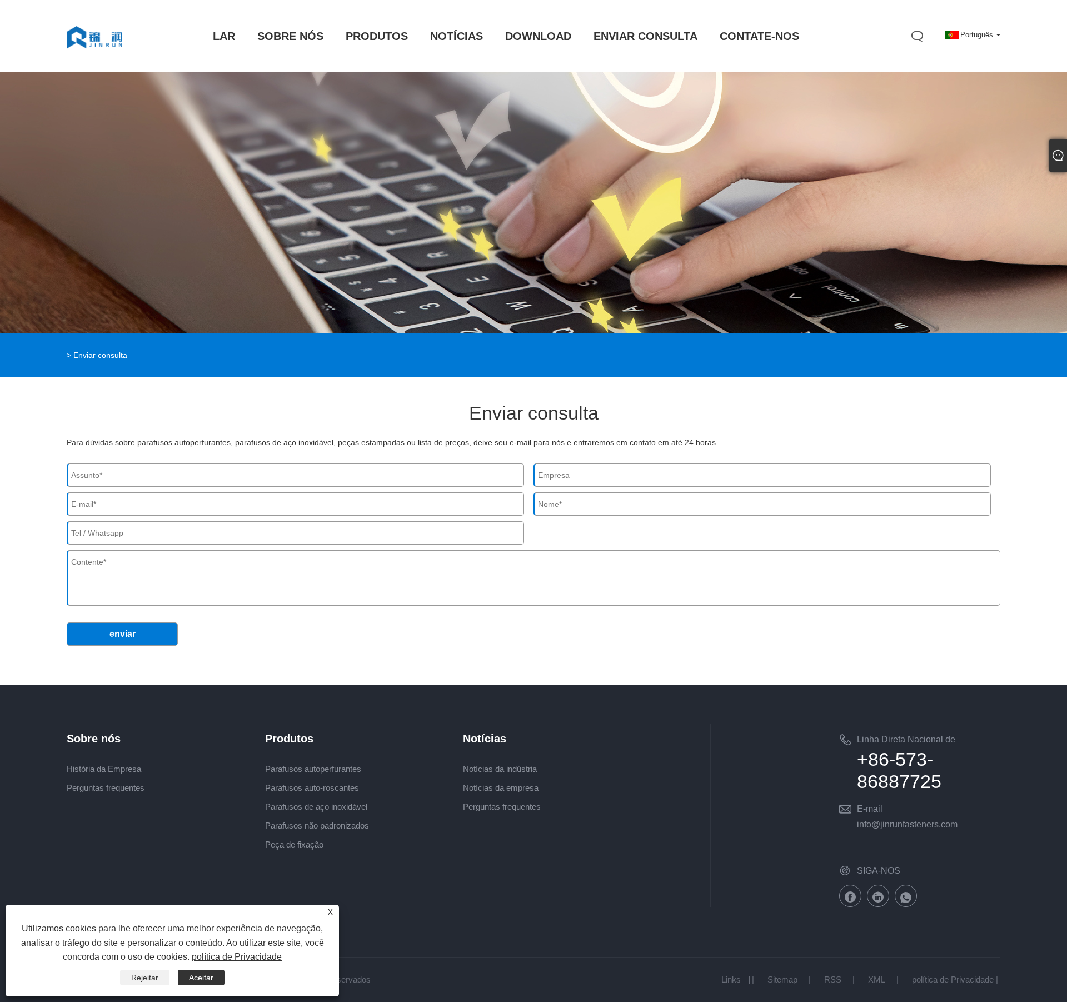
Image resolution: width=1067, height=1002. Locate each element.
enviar (122, 634)
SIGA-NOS (878, 870)
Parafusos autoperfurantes (313, 769)
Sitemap (782, 979)
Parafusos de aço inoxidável (316, 806)
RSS (832, 979)
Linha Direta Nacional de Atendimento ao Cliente (906, 741)
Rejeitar (144, 977)
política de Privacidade (953, 979)
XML (876, 979)
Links (731, 979)
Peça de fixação (294, 844)
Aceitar (201, 977)
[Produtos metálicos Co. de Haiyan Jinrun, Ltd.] (94, 59)
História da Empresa (104, 769)
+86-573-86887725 (899, 770)
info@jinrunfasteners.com (907, 824)
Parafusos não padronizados (317, 825)
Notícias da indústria (500, 769)
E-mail (869, 809)
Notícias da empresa (501, 787)
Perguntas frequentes (105, 787)
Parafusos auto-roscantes (312, 787)
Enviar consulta (100, 355)
